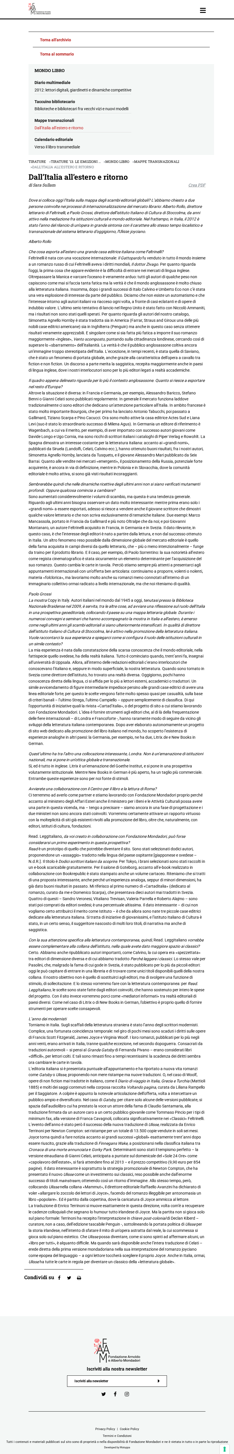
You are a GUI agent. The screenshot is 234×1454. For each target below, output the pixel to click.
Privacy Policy (105, 1429)
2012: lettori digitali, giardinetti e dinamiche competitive (83, 90)
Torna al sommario (57, 54)
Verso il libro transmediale (57, 147)
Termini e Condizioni (117, 1436)
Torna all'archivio (55, 40)
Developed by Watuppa (117, 1447)
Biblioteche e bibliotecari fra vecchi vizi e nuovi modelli (81, 109)
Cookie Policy (129, 1429)
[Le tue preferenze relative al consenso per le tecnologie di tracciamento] (224, 1449)
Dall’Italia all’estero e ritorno (59, 128)
